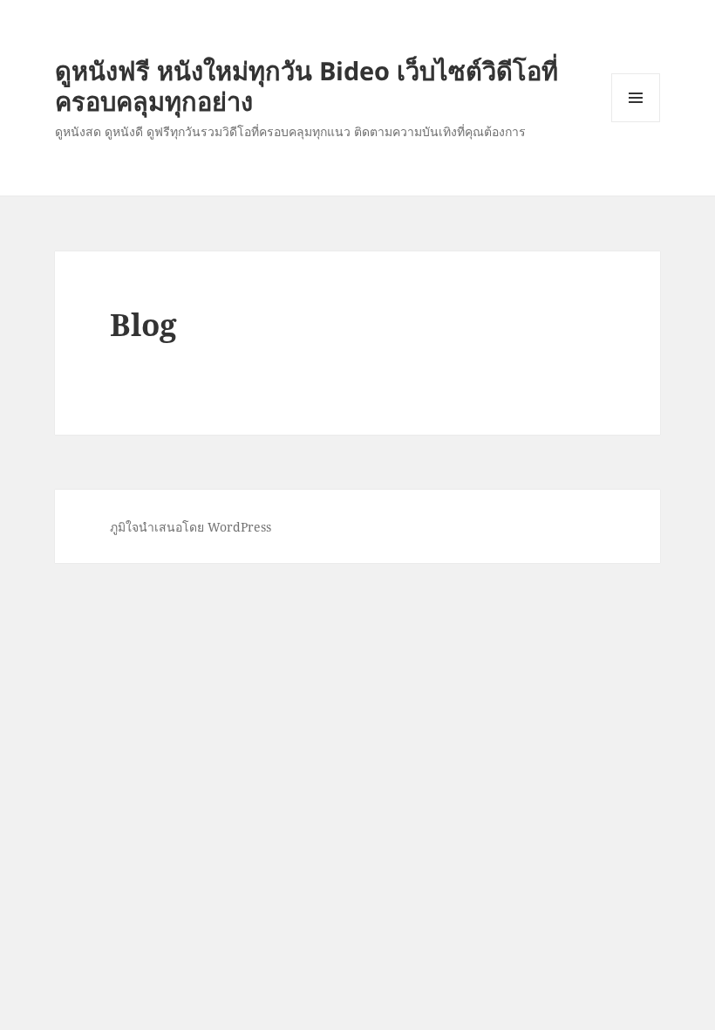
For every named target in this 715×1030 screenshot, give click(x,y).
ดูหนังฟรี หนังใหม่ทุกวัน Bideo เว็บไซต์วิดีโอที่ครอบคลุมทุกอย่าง (306, 85)
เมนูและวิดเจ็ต (635, 97)
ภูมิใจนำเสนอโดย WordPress (190, 526)
